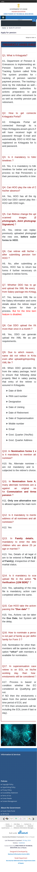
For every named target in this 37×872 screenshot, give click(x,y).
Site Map (17, 824)
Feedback (9, 826)
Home (4, 28)
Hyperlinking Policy (8, 787)
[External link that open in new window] (7, 818)
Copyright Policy (7, 784)
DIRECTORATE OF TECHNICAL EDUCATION (18, 14)
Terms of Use (6, 796)
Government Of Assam (18, 9)
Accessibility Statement (10, 793)
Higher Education (18, 12)
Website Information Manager (24, 828)
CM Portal (5, 814)
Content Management (9, 801)
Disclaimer (19, 826)
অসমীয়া (2, 2)
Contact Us (27, 824)
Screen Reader (7, 798)
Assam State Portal (8, 811)
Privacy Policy (7, 790)
